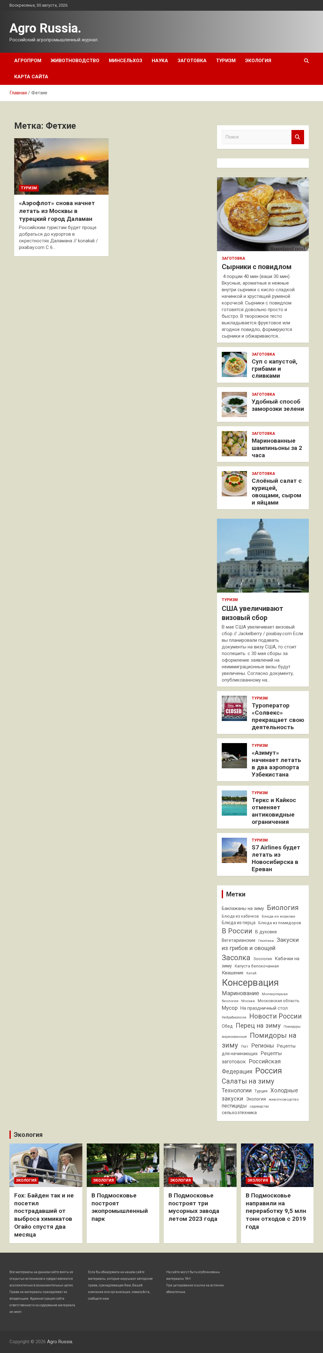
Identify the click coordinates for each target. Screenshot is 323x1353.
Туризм (226, 60)
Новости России (275, 1016)
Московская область (278, 1000)
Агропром (27, 60)
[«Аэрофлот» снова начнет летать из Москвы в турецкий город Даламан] (61, 166)
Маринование (240, 993)
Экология (258, 60)
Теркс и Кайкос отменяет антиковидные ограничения (274, 810)
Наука (160, 60)
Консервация (250, 982)
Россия (268, 1070)
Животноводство (75, 60)
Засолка (236, 957)
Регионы (262, 1045)
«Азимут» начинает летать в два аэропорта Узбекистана (276, 763)
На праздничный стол (264, 1008)
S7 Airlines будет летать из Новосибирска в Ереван (276, 858)
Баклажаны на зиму (243, 908)
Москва (248, 1001)
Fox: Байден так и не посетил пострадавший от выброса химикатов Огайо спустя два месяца (44, 1215)
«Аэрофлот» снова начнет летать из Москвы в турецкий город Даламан (57, 210)
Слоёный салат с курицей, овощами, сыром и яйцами (277, 491)
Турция (261, 1091)
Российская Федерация (251, 1066)
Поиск (297, 137)
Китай (251, 973)
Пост (244, 1046)
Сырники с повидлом (256, 267)
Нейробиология (234, 1017)
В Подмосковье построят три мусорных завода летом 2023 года (193, 1207)
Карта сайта (31, 77)
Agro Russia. (45, 28)
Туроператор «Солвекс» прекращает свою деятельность (278, 716)
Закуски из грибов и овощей (260, 944)
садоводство (259, 1106)
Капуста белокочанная (257, 966)
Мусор (230, 1008)
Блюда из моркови (278, 916)
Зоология (262, 958)
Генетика (266, 940)
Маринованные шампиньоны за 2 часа (277, 448)
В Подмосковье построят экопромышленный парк (119, 1207)
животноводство (284, 1099)
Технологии (237, 1090)
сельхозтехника (239, 1112)
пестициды (234, 1106)
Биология (283, 908)
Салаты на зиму (248, 1081)
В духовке (266, 932)
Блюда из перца (238, 922)
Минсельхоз (125, 60)
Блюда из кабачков (240, 916)
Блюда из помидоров (279, 922)
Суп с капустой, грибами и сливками (274, 369)
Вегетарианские (238, 940)
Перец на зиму (258, 1025)
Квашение (233, 973)
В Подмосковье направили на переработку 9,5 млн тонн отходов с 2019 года (276, 1211)
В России (237, 931)
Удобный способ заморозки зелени (278, 405)
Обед (227, 1026)
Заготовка (192, 60)
